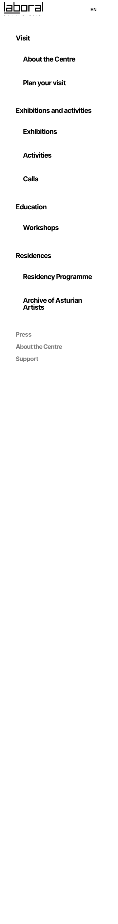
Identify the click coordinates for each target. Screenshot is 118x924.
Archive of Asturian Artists (52, 303)
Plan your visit (44, 83)
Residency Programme (57, 276)
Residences (33, 255)
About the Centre (49, 59)
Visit (23, 38)
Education (31, 207)
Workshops (41, 227)
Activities (37, 155)
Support (27, 359)
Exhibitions (40, 131)
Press (23, 334)
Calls (30, 179)
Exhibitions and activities (53, 110)
